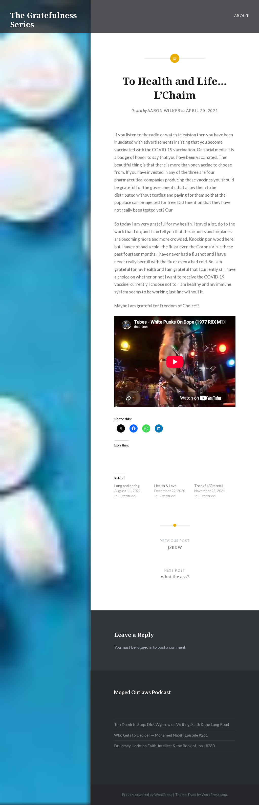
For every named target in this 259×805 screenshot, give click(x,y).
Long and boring (127, 485)
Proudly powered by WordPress (147, 794)
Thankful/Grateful (208, 485)
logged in (144, 647)
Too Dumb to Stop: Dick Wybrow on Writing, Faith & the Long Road (171, 724)
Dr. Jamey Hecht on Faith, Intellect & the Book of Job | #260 (164, 745)
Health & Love (165, 485)
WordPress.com (214, 794)
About (241, 15)
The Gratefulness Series (43, 20)
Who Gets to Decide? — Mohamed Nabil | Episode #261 (161, 735)
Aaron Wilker (164, 110)
